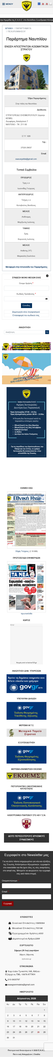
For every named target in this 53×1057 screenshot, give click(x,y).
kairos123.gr (32, 663)
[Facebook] (39, 4)
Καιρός (19, 663)
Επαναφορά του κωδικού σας (26, 315)
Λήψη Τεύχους (22, 551)
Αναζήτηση (47, 332)
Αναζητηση (24, 327)
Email (4, 892)
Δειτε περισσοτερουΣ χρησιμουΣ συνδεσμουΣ (26, 838)
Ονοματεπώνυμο (9, 881)
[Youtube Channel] (46, 4)
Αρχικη (9, 28)
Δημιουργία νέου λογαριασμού (26, 312)
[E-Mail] (50, 4)
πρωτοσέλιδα (26, 614)
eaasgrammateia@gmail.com (21, 984)
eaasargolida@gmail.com (26, 159)
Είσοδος (26, 305)
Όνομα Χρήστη (25, 283)
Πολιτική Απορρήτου (22, 1054)
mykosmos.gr (26, 959)
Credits (37, 1054)
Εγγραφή (8, 903)
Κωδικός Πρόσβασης (25, 294)
